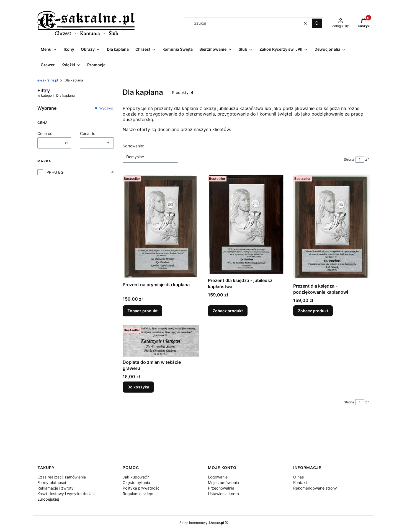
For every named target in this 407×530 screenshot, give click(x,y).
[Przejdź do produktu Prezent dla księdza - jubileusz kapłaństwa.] (246, 224)
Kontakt (300, 482)
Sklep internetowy (201, 523)
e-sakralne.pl (47, 80)
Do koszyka (138, 387)
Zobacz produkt (142, 310)
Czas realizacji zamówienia (61, 477)
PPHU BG (55, 172)
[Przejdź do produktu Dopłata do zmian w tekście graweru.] (161, 341)
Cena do (87, 133)
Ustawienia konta (223, 493)
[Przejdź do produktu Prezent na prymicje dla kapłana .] (161, 226)
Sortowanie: (133, 146)
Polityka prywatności (141, 488)
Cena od (45, 133)
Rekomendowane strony (315, 488)
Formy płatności (51, 482)
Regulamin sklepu (138, 493)
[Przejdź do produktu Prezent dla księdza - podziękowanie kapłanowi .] (331, 227)
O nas (298, 477)
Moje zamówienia (223, 482)
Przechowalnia (221, 488)
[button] (317, 23)
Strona (349, 159)
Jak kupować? (136, 477)
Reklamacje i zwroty (55, 488)
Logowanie (218, 477)
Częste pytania (136, 482)
